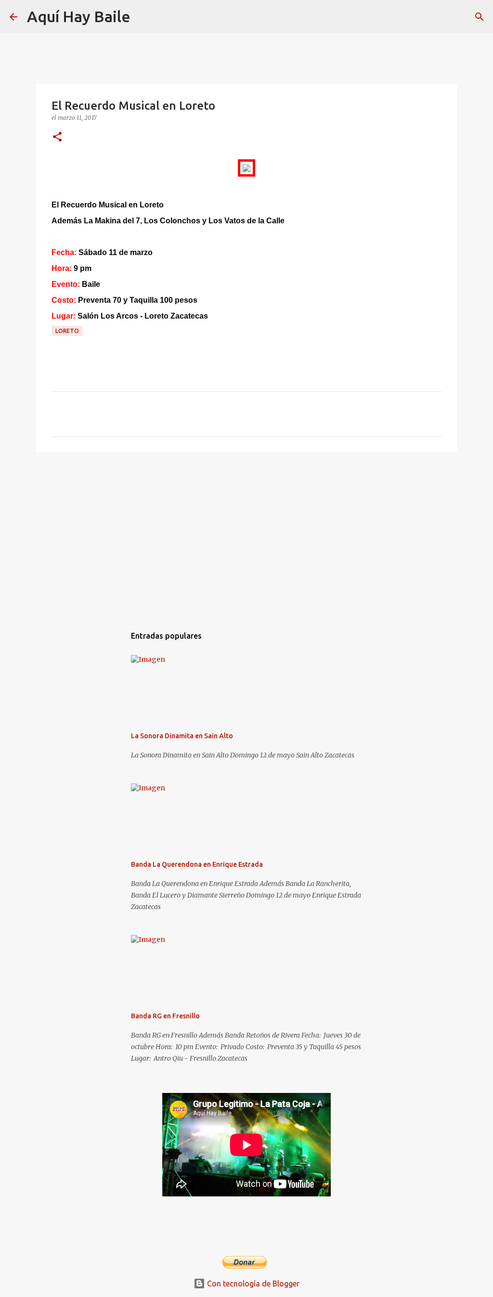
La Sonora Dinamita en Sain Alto (182, 736)
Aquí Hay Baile (78, 16)
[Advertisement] (246, 534)
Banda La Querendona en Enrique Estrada (197, 864)
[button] (57, 137)
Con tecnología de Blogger (252, 1283)
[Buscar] (144, 16)
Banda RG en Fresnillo (165, 1016)
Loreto (67, 331)
